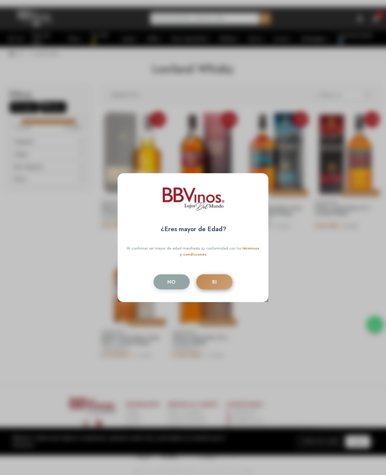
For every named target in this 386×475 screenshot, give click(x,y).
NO (171, 281)
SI (214, 281)
